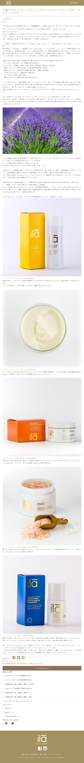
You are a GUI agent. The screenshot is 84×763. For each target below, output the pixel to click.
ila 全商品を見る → (43, 668)
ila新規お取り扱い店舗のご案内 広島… (18, 697)
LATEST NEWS (12, 716)
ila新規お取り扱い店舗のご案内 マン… (18, 692)
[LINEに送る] (23, 658)
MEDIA (9, 708)
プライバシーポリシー (56, 754)
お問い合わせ (25, 754)
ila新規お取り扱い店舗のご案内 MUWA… (19, 684)
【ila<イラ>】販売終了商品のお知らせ (18, 688)
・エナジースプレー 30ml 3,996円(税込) (18, 635)
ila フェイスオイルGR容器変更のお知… (18, 680)
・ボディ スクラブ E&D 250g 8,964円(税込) (19, 458)
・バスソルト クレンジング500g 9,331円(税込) (20, 547)
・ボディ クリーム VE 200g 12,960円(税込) (19, 369)
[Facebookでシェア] (14, 658)
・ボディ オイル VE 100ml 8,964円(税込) (18, 278)
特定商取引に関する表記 (39, 754)
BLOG (5, 22)
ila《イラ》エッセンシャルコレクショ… (18, 701)
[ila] (8, 3)
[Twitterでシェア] (18, 658)
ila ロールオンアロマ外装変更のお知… (18, 675)
